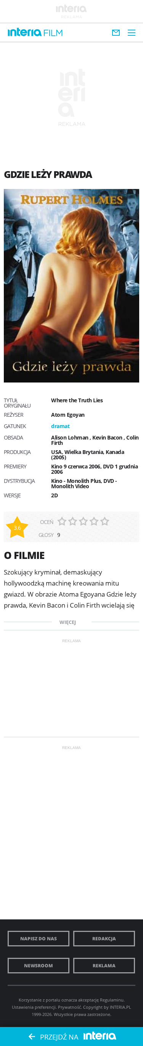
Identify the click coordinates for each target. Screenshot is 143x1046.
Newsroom (38, 965)
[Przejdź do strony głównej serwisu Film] (53, 33)
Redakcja (104, 938)
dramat (60, 426)
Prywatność (69, 1007)
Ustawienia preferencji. (34, 1007)
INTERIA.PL (120, 1007)
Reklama (104, 965)
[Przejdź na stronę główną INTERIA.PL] (25, 32)
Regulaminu (112, 1000)
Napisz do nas (38, 938)
